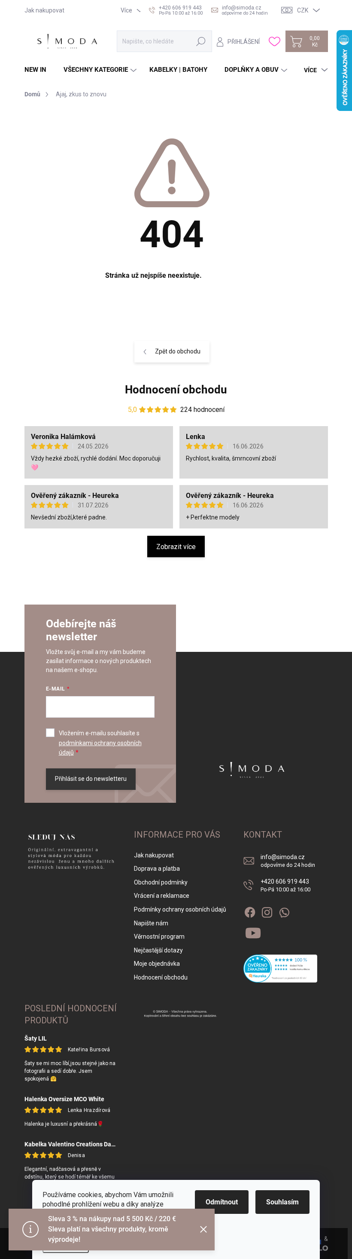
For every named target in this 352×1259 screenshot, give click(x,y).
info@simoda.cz (288, 861)
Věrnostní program (159, 936)
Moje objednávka (157, 963)
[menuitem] (38, 70)
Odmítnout (222, 1202)
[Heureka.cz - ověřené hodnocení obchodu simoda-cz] (280, 969)
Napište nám (151, 923)
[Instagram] (267, 910)
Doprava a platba (157, 868)
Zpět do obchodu (177, 351)
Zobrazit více (176, 547)
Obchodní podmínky (161, 882)
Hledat (201, 41)
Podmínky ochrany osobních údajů (180, 909)
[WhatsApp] (284, 910)
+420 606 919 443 (285, 885)
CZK (302, 10)
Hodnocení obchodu (176, 389)
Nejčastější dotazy (158, 950)
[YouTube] (253, 931)
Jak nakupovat (44, 10)
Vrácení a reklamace (161, 895)
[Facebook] (249, 910)
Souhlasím (282, 1202)
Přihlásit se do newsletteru (91, 778)
